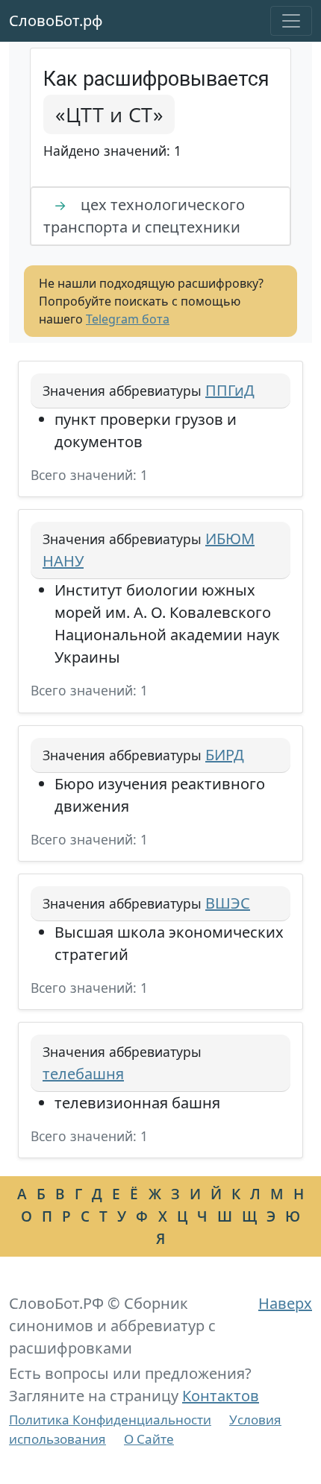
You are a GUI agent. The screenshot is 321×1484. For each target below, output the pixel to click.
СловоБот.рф (56, 20)
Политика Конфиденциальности (110, 1419)
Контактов (220, 1396)
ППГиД (230, 390)
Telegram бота (127, 319)
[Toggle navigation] (291, 21)
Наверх (285, 1303)
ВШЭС (227, 903)
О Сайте (149, 1438)
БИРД (224, 755)
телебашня (83, 1074)
